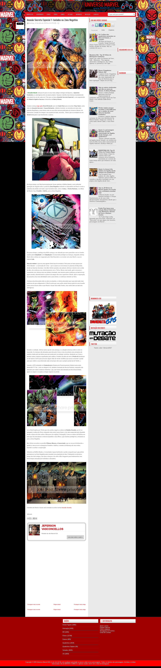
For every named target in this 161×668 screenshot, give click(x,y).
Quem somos (104, 626)
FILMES (48, 14)
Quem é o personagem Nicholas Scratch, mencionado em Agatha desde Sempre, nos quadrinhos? (106, 133)
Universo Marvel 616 (43, 662)
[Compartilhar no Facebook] (34, 518)
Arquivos (111, 30)
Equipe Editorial (105, 627)
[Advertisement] (102, 262)
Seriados (65, 650)
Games (65, 639)
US (64, 654)
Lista (103, 30)
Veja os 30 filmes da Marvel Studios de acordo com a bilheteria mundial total (107, 190)
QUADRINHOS (39, 14)
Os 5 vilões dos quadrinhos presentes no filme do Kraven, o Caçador (106, 37)
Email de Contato (105, 632)
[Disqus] (56, 572)
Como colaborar (105, 629)
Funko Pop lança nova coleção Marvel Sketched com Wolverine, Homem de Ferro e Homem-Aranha (106, 211)
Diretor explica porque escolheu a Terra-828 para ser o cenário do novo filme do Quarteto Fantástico (107, 111)
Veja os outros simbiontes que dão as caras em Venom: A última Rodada (107, 89)
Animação (66, 628)
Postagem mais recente (33, 604)
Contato (96, 14)
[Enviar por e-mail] (28, 518)
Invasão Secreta (66, 507)
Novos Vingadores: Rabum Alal (104, 71)
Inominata (79, 14)
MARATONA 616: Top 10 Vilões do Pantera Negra (106, 151)
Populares (94, 30)
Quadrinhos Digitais (69, 646)
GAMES (63, 14)
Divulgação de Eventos (107, 631)
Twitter (82, 526)
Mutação (87, 14)
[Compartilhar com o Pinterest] (36, 518)
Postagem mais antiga (80, 604)
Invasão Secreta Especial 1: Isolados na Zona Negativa (52, 19)
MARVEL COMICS (71, 664)
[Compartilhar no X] (32, 518)
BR (64, 632)
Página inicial (57, 604)
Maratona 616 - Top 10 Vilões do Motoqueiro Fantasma (100, 55)
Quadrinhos (66, 643)
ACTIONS (70, 14)
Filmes (65, 635)
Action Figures (67, 625)
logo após (40, 106)
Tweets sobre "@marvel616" (103, 348)
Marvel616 (30, 14)
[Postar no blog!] (30, 518)
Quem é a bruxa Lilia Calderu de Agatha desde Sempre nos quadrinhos (106, 170)
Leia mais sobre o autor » (75, 537)
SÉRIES (56, 14)
